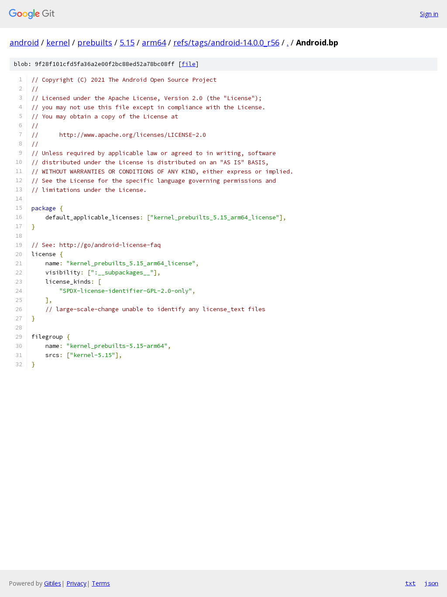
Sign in (429, 14)
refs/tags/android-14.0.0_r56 (226, 42)
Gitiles (52, 583)
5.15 (127, 42)
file (189, 64)
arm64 (154, 42)
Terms (101, 583)
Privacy (76, 583)
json (431, 583)
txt (410, 583)
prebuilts (94, 42)
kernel (58, 42)
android (24, 42)
